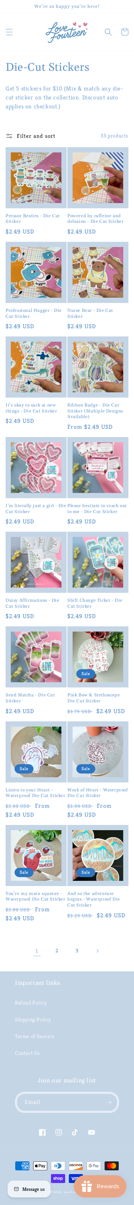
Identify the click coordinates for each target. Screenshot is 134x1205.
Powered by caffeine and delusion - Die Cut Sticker (95, 219)
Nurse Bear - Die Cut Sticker (90, 313)
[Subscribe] (108, 1102)
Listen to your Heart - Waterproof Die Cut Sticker (36, 793)
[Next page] (97, 951)
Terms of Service (34, 1036)
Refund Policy (31, 1002)
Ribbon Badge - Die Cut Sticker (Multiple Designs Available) (95, 411)
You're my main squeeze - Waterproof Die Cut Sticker (36, 896)
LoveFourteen (74, 1192)
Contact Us (27, 1053)
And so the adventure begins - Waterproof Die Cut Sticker (93, 899)
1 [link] (37, 950)
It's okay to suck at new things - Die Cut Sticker (31, 408)
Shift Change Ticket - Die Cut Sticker (94, 603)
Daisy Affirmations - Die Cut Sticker (32, 603)
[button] (9, 32)
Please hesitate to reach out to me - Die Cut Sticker (97, 509)
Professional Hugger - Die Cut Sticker (34, 313)
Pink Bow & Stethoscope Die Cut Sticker (93, 698)
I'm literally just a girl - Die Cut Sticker (36, 509)
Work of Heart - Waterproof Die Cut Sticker (97, 793)
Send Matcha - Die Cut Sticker (30, 698)
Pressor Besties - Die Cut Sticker (33, 219)
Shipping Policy (33, 1019)
